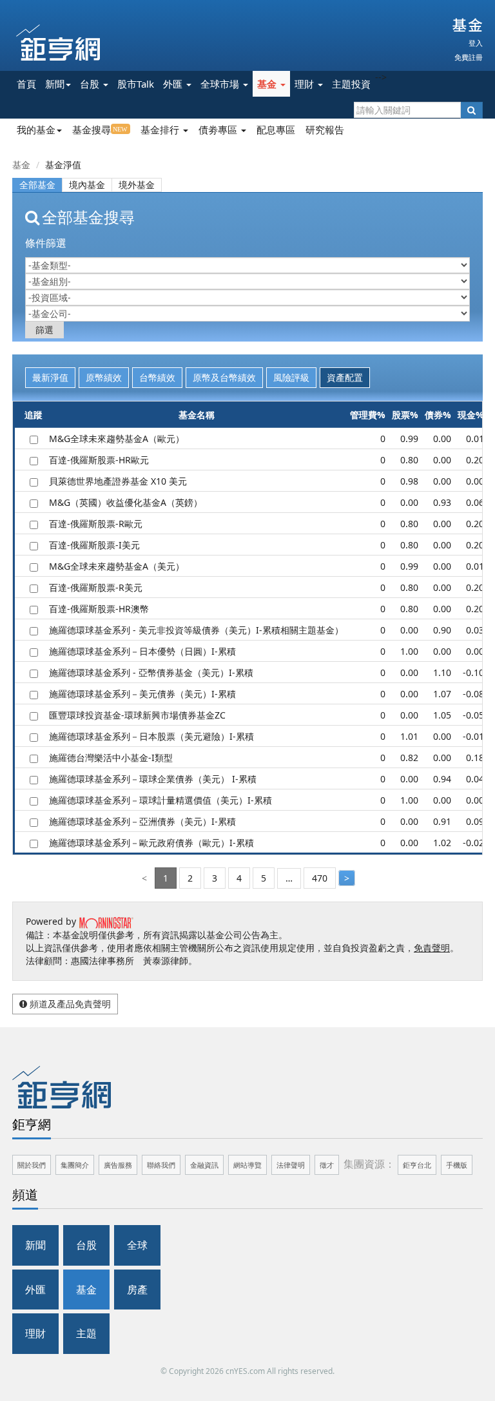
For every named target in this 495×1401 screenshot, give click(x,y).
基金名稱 (197, 415)
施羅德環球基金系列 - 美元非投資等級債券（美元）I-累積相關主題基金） (196, 630)
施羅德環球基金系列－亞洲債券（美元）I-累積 (142, 821)
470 (319, 878)
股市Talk (135, 83)
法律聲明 (291, 1165)
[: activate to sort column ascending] (18, 415)
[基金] (450, 25)
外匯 (174, 83)
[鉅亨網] (58, 42)
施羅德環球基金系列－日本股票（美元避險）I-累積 (151, 736)
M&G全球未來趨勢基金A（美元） (116, 566)
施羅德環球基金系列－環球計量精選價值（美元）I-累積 (160, 800)
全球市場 (221, 83)
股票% (405, 415)
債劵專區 (219, 129)
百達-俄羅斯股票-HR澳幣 (99, 609)
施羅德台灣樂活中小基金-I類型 (111, 757)
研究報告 (325, 129)
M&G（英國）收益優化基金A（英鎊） (125, 502)
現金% (471, 415)
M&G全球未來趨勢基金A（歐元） (116, 438)
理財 (305, 83)
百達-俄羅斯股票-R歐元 (95, 523)
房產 (137, 1289)
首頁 (26, 83)
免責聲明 (432, 948)
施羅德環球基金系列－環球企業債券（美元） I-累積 (153, 779)
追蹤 (33, 415)
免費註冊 (468, 57)
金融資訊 (204, 1165)
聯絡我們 (161, 1165)
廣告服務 (118, 1165)
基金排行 (161, 129)
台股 (91, 83)
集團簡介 (75, 1165)
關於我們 (31, 1165)
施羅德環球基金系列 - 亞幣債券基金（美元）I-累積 (151, 672)
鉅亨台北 (417, 1165)
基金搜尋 (91, 129)
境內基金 (87, 185)
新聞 (54, 83)
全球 (137, 1245)
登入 (476, 43)
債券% (438, 415)
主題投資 (351, 83)
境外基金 (137, 185)
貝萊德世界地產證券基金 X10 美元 (118, 481)
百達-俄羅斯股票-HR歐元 (99, 460)
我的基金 (36, 129)
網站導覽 (247, 1165)
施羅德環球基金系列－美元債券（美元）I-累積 (142, 694)
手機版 (456, 1165)
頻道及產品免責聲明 (69, 1004)
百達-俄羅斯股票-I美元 (94, 545)
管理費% (367, 415)
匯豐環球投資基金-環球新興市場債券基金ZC (137, 715)
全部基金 (37, 185)
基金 (268, 83)
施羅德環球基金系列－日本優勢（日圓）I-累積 (142, 651)
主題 (86, 1333)
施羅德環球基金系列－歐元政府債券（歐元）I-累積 (151, 842)
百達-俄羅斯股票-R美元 (95, 587)
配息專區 (276, 129)
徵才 (327, 1165)
